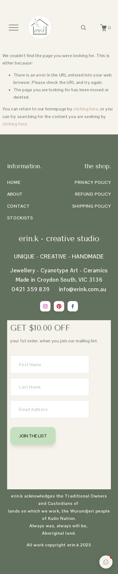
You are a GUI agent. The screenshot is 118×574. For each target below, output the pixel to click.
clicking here (85, 109)
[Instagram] (45, 306)
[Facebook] (73, 306)
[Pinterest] (59, 306)
